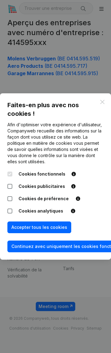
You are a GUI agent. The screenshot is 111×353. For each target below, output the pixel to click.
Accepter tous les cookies (39, 227)
